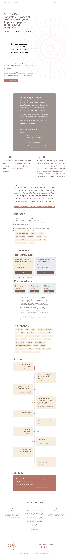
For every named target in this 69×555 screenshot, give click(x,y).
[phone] (17, 487)
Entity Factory (47, 553)
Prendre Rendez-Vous (11, 80)
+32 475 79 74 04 (22, 487)
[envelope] (35, 487)
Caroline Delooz (12, 3)
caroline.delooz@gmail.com (43, 487)
